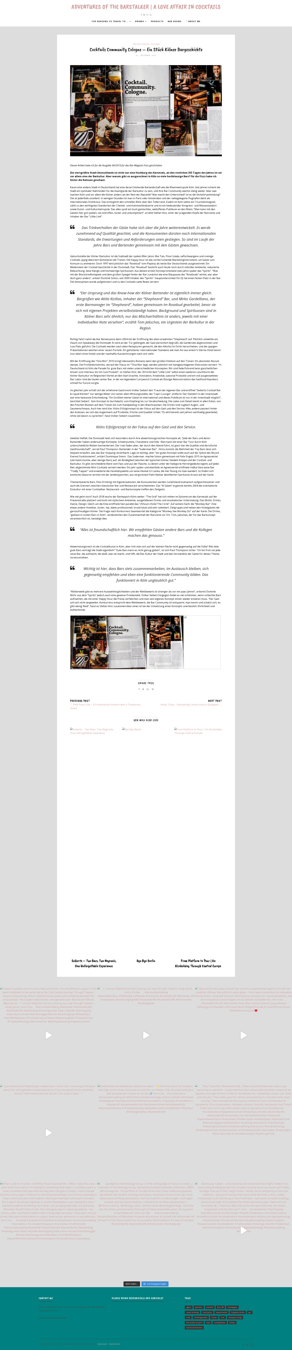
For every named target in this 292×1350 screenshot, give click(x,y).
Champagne (232, 1307)
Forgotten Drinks (237, 1312)
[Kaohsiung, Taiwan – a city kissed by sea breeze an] (243, 1230)
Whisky (232, 1322)
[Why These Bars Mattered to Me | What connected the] (243, 1132)
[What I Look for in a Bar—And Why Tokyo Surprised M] (48, 1230)
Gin (250, 1312)
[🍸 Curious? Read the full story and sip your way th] (145, 1035)
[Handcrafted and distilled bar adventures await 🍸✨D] (145, 1132)
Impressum (101, 1344)
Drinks (139, 21)
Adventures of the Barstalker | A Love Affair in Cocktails (146, 7)
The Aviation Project (194, 1322)
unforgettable (219, 1322)
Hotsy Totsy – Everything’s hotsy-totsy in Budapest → (191, 704)
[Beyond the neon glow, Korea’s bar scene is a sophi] (243, 1035)
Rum (222, 1317)
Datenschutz (114, 1344)
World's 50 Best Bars (194, 1327)
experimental (221, 1312)
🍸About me (193, 21)
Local (188, 1317)
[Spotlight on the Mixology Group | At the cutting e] (145, 1230)
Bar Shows (174, 21)
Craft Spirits (207, 1312)
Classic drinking (192, 1312)
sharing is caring (235, 1317)
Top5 (208, 1322)
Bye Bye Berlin (146, 960)
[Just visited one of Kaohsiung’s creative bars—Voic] (48, 1132)
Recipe (214, 1317)
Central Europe (141, 44)
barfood (210, 1307)
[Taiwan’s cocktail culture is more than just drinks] (48, 1035)
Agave (188, 1307)
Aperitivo (198, 1307)
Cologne (155, 44)
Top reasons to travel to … (110, 21)
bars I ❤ (220, 1307)
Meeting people (200, 1317)
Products (157, 21)
